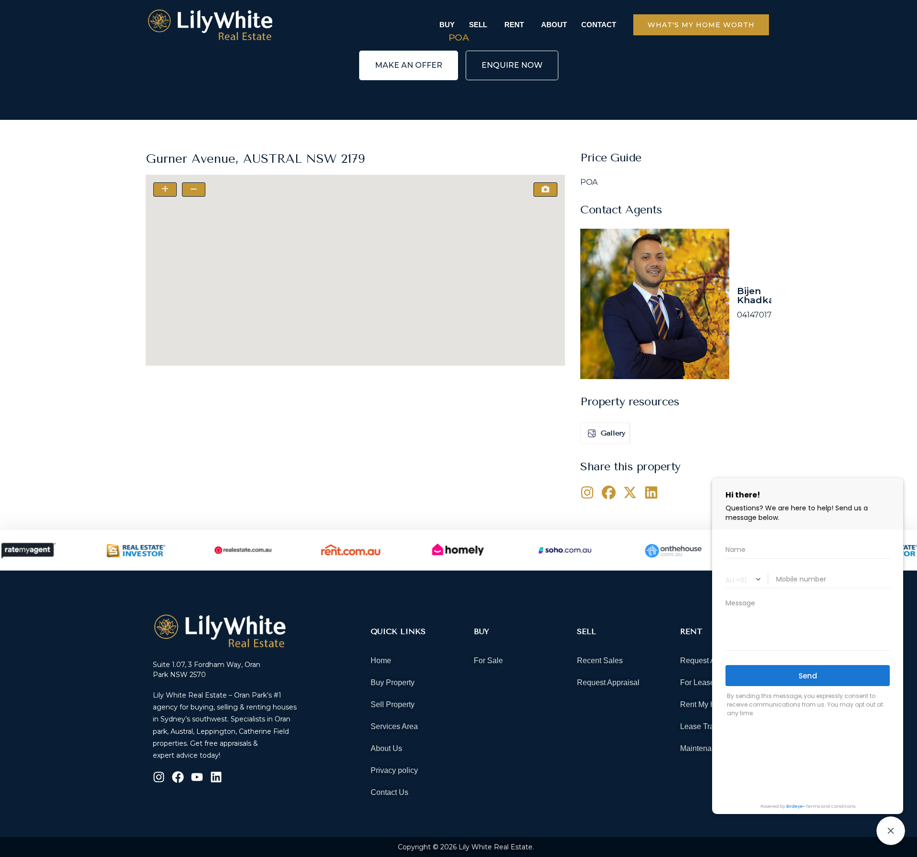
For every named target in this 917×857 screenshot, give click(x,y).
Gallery (613, 433)
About (554, 25)
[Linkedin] (216, 777)
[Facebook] (178, 777)
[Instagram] (159, 777)
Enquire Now (512, 65)
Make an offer (408, 65)
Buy (447, 25)
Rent (514, 25)
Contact (598, 25)
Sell (478, 25)
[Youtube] (197, 777)
